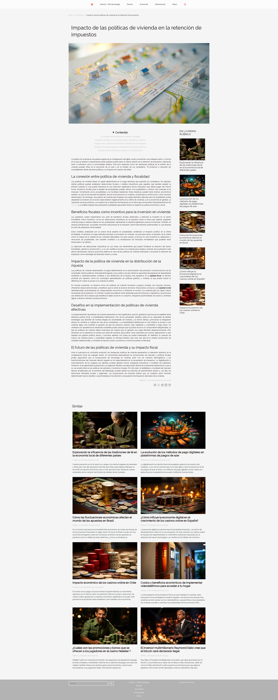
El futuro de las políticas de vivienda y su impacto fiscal (120, 150)
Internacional (160, 4)
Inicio (71, 15)
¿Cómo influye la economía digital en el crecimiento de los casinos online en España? (192, 275)
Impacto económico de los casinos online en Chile (191, 310)
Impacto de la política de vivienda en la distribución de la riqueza (120, 143)
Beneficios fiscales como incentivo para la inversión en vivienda (120, 140)
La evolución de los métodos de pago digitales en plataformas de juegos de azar (191, 202)
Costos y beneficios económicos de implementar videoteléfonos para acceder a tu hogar (171, 584)
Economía (144, 4)
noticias (74, 205)
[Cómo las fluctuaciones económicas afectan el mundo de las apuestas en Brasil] (192, 222)
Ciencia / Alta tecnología (110, 4)
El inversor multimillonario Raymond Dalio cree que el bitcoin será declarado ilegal (173, 649)
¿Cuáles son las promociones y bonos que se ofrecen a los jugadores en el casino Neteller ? (102, 649)
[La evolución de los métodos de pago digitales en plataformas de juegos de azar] (192, 186)
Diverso (130, 4)
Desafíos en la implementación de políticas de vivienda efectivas (120, 147)
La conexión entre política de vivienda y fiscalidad (120, 137)
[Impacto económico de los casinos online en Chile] (192, 294)
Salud (174, 4)
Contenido (121, 132)
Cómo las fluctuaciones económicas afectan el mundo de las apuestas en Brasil (191, 239)
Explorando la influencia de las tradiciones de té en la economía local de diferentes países (191, 166)
